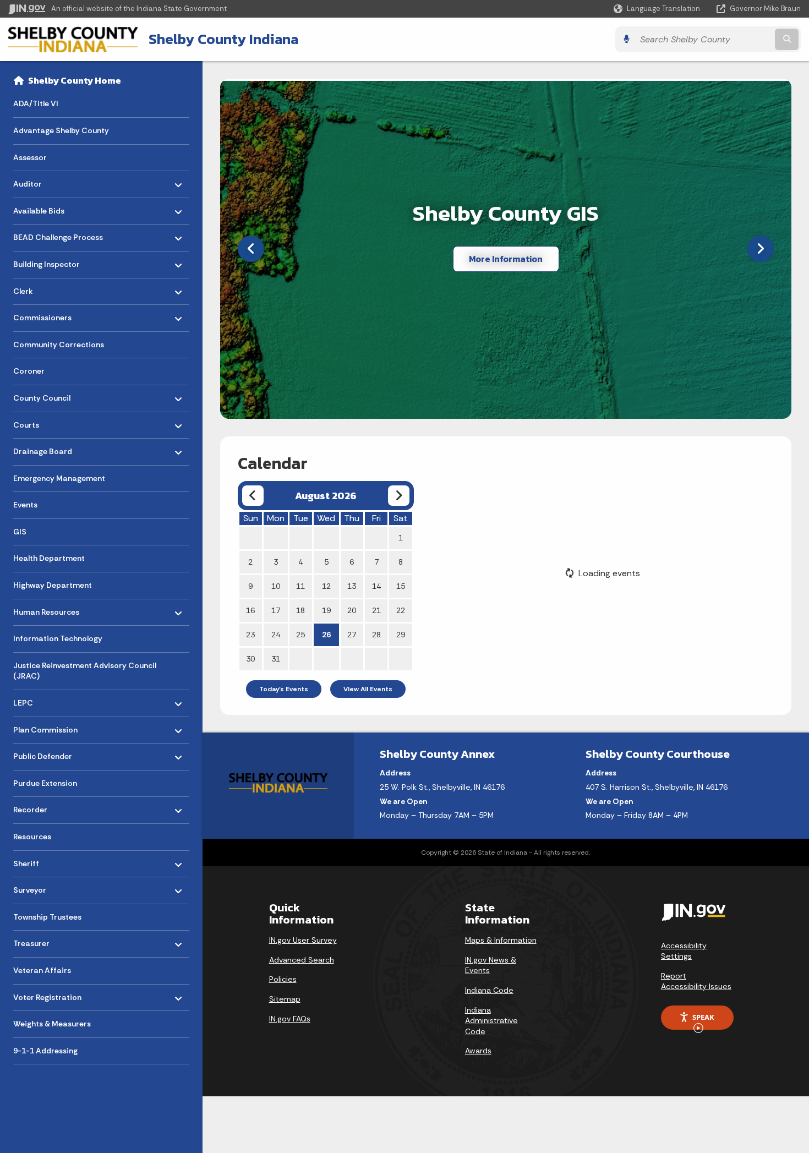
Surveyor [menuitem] (45, 887)
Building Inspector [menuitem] (46, 261)
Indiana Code (489, 990)
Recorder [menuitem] (45, 807)
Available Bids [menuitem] (45, 207)
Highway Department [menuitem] (52, 585)
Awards (478, 1051)
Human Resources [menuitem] (46, 609)
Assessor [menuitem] (30, 157)
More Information (506, 258)
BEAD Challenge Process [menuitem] (58, 234)
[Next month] (398, 495)
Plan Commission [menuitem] (45, 726)
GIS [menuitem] (19, 532)
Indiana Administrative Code (491, 1020)
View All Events (367, 689)
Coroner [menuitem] (29, 371)
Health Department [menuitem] (49, 558)
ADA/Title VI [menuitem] (35, 103)
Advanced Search (301, 960)
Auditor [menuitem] (45, 181)
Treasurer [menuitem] (45, 940)
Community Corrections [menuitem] (58, 344)
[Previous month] (253, 495)
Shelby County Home (74, 80)
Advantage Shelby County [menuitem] (61, 130)
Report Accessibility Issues (696, 981)
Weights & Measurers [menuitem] (52, 1024)
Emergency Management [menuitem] (59, 478)
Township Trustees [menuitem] (47, 917)
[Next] (760, 249)
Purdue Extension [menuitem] (45, 783)
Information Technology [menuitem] (57, 638)
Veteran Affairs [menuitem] (42, 970)
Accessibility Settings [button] (684, 951)
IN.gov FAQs (289, 1019)
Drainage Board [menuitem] (45, 448)
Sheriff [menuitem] (45, 860)
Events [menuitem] (25, 505)
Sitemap (284, 999)
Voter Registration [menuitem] (47, 994)
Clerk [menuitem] (45, 288)
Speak (703, 1017)
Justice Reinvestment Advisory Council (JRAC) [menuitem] (84, 670)
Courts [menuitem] (45, 421)
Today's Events (283, 689)
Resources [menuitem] (32, 836)
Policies (283, 979)
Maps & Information (501, 940)
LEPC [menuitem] (45, 700)
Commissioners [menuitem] (45, 315)
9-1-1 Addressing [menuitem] (45, 1051)
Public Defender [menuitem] (45, 753)
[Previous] (251, 249)
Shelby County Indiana (223, 39)
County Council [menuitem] (45, 395)
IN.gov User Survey (303, 940)
